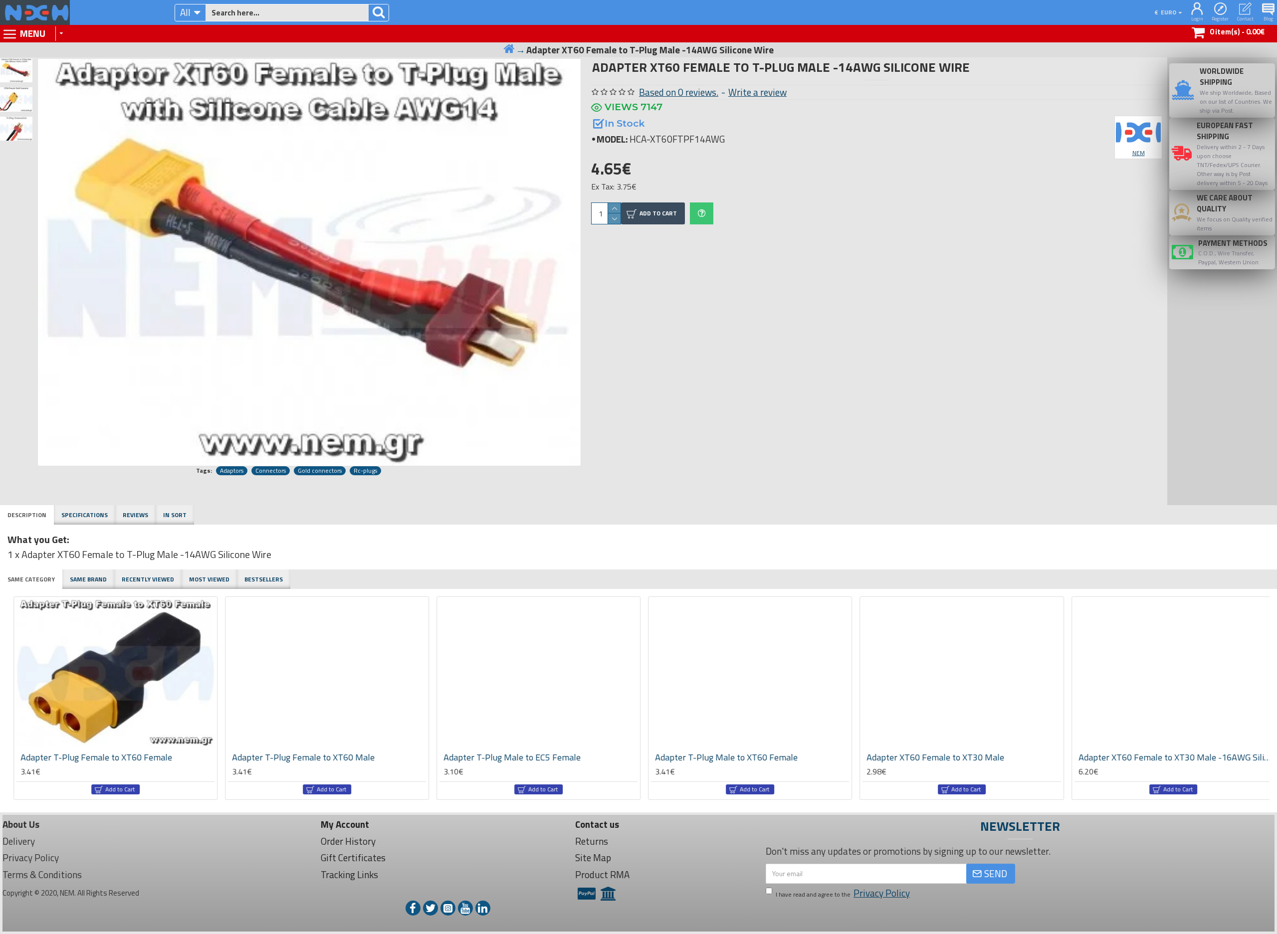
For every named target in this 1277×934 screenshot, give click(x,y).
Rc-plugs (365, 470)
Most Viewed (209, 579)
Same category (31, 579)
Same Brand (88, 579)
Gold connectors (320, 470)
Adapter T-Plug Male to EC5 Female (294, 757)
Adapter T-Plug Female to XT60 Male (85, 757)
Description (26, 515)
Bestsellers (263, 579)
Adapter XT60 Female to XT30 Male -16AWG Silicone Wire (958, 757)
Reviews (135, 515)
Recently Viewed (148, 579)
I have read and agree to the (843, 893)
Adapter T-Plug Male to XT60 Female (508, 757)
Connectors (270, 470)
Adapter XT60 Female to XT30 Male (718, 757)
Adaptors (231, 470)
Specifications (84, 515)
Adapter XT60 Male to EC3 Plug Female (1148, 757)
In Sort (175, 515)
